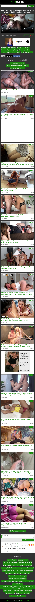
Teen (8, 50)
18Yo (18, 52)
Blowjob (19, 48)
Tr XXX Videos (7, 590)
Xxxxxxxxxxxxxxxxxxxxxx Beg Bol (12, 581)
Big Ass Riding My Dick (17, 68)
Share (3, 56)
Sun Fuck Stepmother (25, 563)
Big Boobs (22, 50)
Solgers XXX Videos (26, 565)
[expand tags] (32, 52)
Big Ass (3, 50)
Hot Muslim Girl (23, 560)
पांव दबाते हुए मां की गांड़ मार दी (26, 568)
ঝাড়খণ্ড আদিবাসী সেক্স (12, 560)
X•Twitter (9, 56)
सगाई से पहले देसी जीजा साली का (9, 568)
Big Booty (15, 50)
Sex (28, 50)
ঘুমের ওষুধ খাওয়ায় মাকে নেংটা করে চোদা (17, 578)
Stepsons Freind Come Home (23, 590)
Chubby (27, 52)
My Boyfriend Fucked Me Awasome (17, 65)
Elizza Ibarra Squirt (8, 570)
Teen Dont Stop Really (10, 563)
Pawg (13, 52)
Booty (8, 52)
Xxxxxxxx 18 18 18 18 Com (21, 573)
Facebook (17, 56)
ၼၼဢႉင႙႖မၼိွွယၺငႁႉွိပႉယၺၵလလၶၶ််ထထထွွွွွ (17, 587)
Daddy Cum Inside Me (17, 63)
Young (3, 52)
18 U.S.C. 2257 (25, 600)
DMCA (17, 600)
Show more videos (19, 531)
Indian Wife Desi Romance (18, 596)
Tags (12, 600)
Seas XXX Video (17, 584)
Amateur (26, 48)
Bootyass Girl (5, 48)
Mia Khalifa (8, 573)
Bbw (22, 52)
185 (27, 35)
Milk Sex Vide (29, 581)
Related (10, 60)
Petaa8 (13, 48)
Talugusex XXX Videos (23, 593)
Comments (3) (21, 60)
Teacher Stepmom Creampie (17, 576)
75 (32, 35)
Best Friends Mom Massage (24, 570)
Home (7, 600)
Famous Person (10, 593)
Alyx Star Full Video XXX (10, 565)
